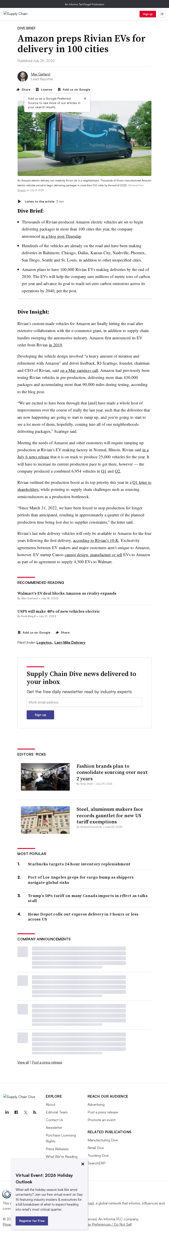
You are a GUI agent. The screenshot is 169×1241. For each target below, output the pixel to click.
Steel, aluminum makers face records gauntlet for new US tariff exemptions (110, 815)
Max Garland (40, 74)
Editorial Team (57, 1112)
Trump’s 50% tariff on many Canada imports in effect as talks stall (88, 898)
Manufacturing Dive (103, 1140)
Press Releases (57, 1149)
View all (23, 1062)
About (50, 1104)
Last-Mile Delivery (70, 642)
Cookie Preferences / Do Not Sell (106, 1224)
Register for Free (31, 1221)
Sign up (148, 14)
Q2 (117, 471)
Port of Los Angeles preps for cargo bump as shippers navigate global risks (81, 880)
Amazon (21, 190)
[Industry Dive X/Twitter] (25, 1112)
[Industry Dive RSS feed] (34, 1112)
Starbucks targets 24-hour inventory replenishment (79, 863)
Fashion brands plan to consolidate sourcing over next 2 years (112, 772)
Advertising (96, 1104)
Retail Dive (96, 1148)
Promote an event (102, 1120)
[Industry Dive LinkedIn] (6, 1112)
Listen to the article (44, 201)
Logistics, (45, 642)
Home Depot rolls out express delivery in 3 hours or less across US (83, 917)
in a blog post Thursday (61, 236)
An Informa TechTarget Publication (84, 4)
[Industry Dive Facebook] (16, 1112)
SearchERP (96, 1163)
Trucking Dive (98, 1155)
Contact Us (54, 1120)
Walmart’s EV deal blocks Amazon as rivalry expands (66, 593)
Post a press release (47, 1062)
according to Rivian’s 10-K (96, 540)
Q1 (104, 471)
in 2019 (55, 344)
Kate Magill (28, 616)
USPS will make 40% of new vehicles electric (58, 611)
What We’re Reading (61, 1156)
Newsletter (54, 1127)
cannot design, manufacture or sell (93, 554)
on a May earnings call (79, 370)
